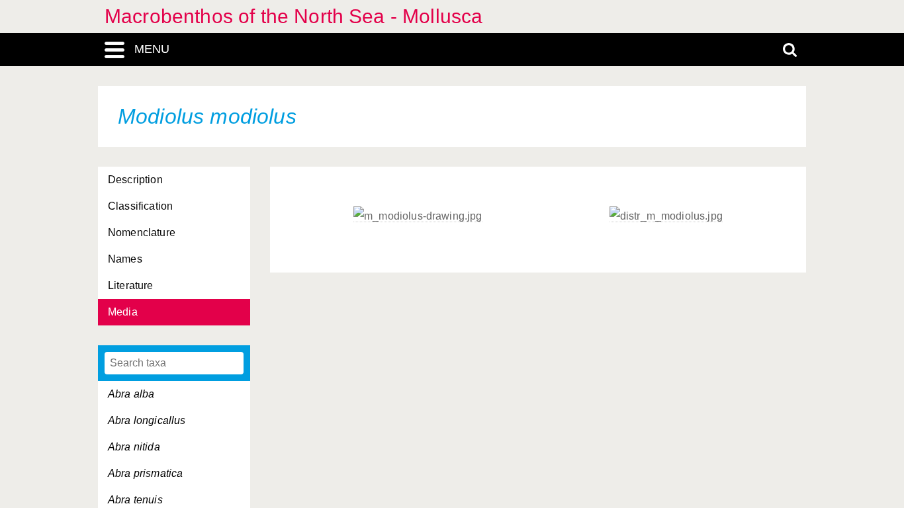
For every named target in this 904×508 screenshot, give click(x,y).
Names (125, 259)
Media (123, 312)
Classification (140, 206)
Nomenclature (141, 232)
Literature (131, 285)
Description (135, 179)
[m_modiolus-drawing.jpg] (417, 216)
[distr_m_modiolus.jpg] (666, 216)
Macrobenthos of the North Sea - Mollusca (293, 16)
